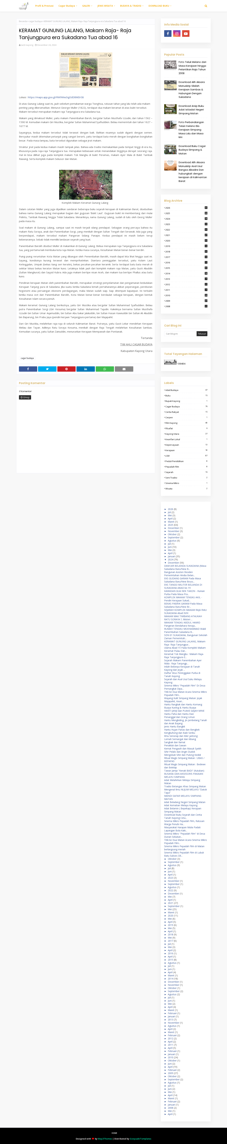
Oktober (172, 534)
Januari (171, 556)
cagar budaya (35, 21)
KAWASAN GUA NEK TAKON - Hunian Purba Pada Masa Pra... (184, 592)
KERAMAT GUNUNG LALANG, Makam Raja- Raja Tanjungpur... (184, 643)
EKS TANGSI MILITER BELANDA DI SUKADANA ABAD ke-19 (183, 586)
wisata (186, 488)
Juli (169, 512)
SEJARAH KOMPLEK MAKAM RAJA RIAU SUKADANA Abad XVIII (185, 611)
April (170, 518)
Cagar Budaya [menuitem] (66, 5)
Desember (173, 528)
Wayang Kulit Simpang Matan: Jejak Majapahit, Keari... (183, 700)
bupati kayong (186, 401)
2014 (186, 273)
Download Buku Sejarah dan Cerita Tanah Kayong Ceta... (183, 816)
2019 (186, 246)
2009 (186, 300)
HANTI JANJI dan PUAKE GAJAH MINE (184, 710)
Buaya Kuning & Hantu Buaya (180, 707)
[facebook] (167, 33)
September (174, 537)
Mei (170, 515)
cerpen (186, 417)
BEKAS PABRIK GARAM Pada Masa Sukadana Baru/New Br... (183, 605)
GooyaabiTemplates (140, 1138)
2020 (186, 240)
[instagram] (176, 33)
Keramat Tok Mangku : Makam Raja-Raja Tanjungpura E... (184, 655)
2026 (186, 207)
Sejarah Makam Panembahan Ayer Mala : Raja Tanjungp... (183, 662)
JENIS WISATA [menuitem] (105, 5)
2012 (186, 284)
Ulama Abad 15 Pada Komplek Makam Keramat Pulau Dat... (185, 649)
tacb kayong (27, 44)
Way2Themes (105, 1138)
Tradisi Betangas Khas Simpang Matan (185, 786)
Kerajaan (186, 450)
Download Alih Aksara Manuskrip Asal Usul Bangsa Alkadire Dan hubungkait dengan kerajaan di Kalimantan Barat (193, 172)
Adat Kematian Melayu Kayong (180, 805)
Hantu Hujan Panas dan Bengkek (182, 729)
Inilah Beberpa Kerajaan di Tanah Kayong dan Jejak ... (182, 668)
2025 (186, 213)
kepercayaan (186, 444)
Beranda (23, 21)
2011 (186, 289)
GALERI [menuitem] (86, 5)
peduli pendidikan (186, 461)
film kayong (186, 422)
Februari (172, 1013)
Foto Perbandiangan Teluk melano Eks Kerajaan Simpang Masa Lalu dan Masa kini (191, 129)
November (173, 531)
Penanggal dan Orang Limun (179, 717)
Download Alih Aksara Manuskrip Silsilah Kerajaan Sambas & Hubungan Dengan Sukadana (192, 89)
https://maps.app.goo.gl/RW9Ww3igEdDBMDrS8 (56, 97)
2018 (186, 251)
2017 (186, 257)
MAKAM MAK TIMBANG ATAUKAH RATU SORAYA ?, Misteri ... (183, 618)
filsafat (186, 428)
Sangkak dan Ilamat (174, 742)
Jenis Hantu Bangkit (174, 726)
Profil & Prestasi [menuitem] (44, 5)
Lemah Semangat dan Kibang (180, 739)
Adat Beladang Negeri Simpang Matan (184, 802)
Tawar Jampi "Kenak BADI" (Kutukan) (184, 770)
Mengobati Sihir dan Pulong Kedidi (182, 754)
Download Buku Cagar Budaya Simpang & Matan (192, 149)
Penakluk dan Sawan (175, 745)
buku (186, 395)
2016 (186, 262)
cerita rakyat (186, 411)
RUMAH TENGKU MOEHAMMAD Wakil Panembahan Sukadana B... (185, 630)
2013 (186, 278)
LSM (186, 455)
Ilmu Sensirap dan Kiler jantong (181, 736)
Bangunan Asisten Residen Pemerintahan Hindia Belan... (179, 574)
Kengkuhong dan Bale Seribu (179, 732)
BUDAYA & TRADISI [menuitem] (130, 5)
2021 (186, 235)
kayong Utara (186, 433)
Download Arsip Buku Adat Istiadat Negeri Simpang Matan (191, 109)
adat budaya (186, 390)
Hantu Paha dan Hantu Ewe (179, 713)
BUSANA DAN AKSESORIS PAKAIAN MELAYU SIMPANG (183, 775)
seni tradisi (186, 477)
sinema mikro (186, 483)
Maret (171, 521)
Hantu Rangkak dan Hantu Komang (183, 704)
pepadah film (186, 466)
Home (114, 1133)
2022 (186, 229)
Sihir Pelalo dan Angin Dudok (179, 751)
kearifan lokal (186, 439)
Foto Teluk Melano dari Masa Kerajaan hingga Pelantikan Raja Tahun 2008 (192, 67)
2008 (186, 306)
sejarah (186, 472)
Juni (170, 546)
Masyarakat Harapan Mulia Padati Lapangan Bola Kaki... (182, 829)
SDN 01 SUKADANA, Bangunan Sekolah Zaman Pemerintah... (185, 637)
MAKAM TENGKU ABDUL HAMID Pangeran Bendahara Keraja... (182, 624)
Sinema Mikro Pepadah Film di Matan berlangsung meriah (184, 848)
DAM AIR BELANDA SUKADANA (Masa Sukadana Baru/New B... (185, 567)
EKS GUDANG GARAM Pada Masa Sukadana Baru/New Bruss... (182, 580)
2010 (186, 295)
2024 (186, 218)
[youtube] (185, 33)
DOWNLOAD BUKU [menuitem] (159, 5)
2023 (186, 224)
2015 (186, 268)
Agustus (172, 540)
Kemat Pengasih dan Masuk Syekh (182, 748)
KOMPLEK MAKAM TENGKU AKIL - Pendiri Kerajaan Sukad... (183, 599)
